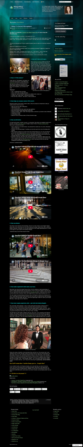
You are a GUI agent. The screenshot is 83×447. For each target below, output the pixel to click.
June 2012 (56, 418)
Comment (49, 399)
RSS (43, 1)
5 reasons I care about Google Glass (30, 32)
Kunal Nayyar (29, 315)
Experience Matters (15, 420)
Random (30, 18)
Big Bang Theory (22, 400)
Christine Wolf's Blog (16, 414)
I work (16, 18)
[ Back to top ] (71, 444)
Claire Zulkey (14, 416)
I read (12, 18)
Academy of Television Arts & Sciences (21, 399)
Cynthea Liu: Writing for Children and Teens (20, 418)
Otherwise (25, 18)
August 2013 (56, 411)
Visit (35, 410)
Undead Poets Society (16, 435)
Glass (13, 401)
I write (20, 18)
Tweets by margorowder (58, 50)
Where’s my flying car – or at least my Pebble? (61, 86)
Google (15, 401)
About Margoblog (27, 1)
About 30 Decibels (36, 1)
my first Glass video (21, 123)
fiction (64, 71)
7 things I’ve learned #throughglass (21, 26)
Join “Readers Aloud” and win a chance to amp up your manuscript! (63, 93)
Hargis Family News (16, 423)
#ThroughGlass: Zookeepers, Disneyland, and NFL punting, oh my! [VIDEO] (25, 381)
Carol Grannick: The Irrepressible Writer (19, 412)
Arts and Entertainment (33, 399)
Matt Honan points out (27, 139)
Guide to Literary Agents (16, 421)
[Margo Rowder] (55, 40)
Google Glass (20, 401)
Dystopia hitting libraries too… (66, 113)
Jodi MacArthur (15, 427)
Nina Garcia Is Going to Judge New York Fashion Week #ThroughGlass (24, 382)
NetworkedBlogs (62, 64)
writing (61, 71)
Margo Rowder (60, 118)
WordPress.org (15, 441)
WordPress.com (15, 439)
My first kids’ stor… (67, 108)
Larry (59, 113)
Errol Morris (32, 400)
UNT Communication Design (17, 437)
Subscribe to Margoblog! (60, 31)
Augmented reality (15, 400)
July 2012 (56, 416)
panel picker (34, 401)
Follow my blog (63, 75)
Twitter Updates (58, 48)
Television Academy (24, 402)
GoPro (24, 401)
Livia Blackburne (15, 430)
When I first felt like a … (65, 111)
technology (18, 402)
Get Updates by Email (60, 23)
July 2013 (56, 412)
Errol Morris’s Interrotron (25, 134)
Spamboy (14, 434)
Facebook (37, 400)
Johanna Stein (14, 428)
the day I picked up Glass (43, 123)
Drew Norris (60, 116)
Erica (59, 111)
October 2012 (56, 414)
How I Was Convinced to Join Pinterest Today (63, 94)
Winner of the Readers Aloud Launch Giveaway (60, 88)
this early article (34, 291)
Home (12, 1)
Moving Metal (14, 432)
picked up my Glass (37, 61)
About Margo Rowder (18, 1)
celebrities (28, 400)
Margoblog (18, 6)
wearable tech (31, 402)
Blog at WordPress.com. (13, 444)
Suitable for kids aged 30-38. (60, 90)
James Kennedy (15, 425)
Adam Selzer (14, 411)
